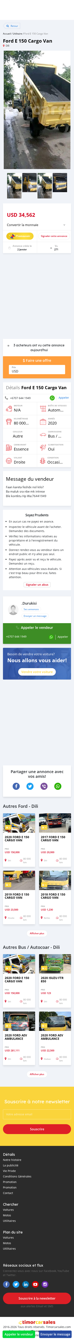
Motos (7, 1215)
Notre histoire (12, 1160)
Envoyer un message (35, 615)
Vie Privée (9, 1171)
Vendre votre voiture (37, 672)
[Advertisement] (37, 298)
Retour (14, 25)
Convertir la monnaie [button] (22, 225)
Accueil (7, 33)
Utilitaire (17, 33)
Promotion (10, 1182)
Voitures (8, 1210)
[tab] (37, 225)
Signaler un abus (37, 584)
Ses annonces (31, 609)
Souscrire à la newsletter (37, 1298)
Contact (8, 1193)
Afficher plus (37, 933)
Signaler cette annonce (54, 236)
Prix (14, 367)
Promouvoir (23, 236)
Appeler (64, 397)
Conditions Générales (17, 1176)
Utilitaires (9, 1221)
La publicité (10, 1165)
